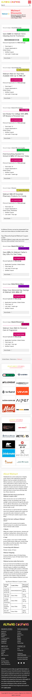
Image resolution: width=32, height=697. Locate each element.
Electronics (20, 635)
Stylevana (3, 631)
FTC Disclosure (5, 662)
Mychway (3, 643)
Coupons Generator (22, 659)
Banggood (4, 635)
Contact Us (20, 650)
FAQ (18, 648)
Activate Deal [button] (17, 80)
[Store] (9, 427)
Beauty (19, 638)
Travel (19, 631)
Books (19, 636)
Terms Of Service (5, 664)
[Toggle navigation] (29, 2)
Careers (3, 650)
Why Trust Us (4, 655)
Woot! (3, 636)
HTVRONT (4, 639)
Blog (2, 653)
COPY (26, 40)
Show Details (7, 58)
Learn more (7, 687)
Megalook (3, 641)
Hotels (19, 641)
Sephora (3, 633)
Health (19, 639)
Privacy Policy (5, 661)
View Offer (14, 595)
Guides (3, 652)
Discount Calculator (22, 657)
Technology (20, 643)
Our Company (5, 648)
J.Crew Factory (5, 638)
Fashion (19, 633)
